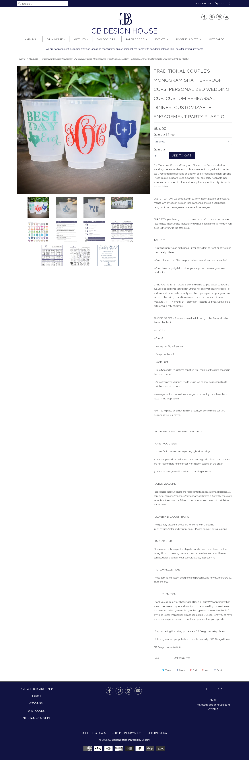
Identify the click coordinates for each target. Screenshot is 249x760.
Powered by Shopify (139, 739)
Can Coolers (106, 39)
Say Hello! (203, 3)
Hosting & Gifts (187, 39)
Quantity (159, 149)
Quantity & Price (164, 134)
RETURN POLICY (157, 733)
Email (219, 670)
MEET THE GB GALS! (94, 733)
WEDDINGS (35, 703)
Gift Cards (217, 39)
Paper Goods (135, 39)
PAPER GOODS (35, 710)
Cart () (224, 3)
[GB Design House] (124, 24)
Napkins (30, 39)
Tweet (168, 670)
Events (160, 39)
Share (182, 670)
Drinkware (55, 39)
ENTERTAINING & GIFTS (36, 718)
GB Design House (117, 739)
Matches (80, 39)
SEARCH (36, 696)
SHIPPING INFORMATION (126, 733)
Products (33, 59)
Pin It (195, 670)
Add (207, 670)
